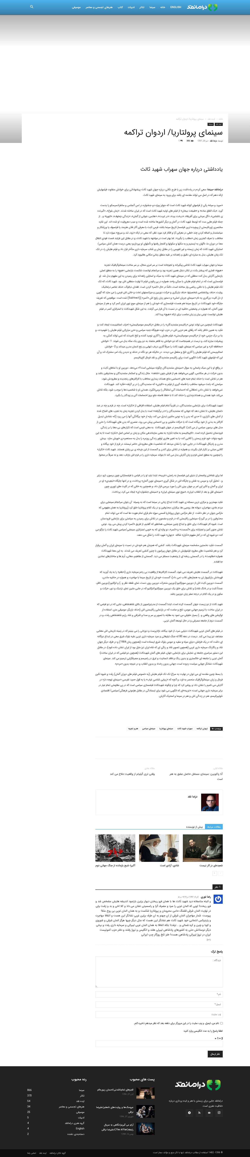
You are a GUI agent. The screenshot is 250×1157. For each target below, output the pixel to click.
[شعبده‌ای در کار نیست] (203, 848)
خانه (162, 7)
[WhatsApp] (124, 155)
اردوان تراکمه (202, 728)
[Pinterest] (116, 155)
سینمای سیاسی (148, 728)
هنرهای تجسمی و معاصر (99, 7)
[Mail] (209, 1113)
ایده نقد (211, 119)
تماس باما (31, 1153)
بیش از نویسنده (194, 827)
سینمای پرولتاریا (166, 728)
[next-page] (214, 873)
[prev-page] (220, 873)
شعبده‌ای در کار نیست (211, 865)
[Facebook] (99, 155)
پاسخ (209, 939)
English (175, 7)
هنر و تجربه (133, 728)
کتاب (120, 7)
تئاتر (142, 7)
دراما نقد (213, 141)
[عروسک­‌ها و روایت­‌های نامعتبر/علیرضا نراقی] (145, 1111)
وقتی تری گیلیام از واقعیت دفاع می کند (132, 774)
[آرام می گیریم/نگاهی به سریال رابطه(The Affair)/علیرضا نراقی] (145, 1129)
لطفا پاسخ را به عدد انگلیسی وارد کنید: (203, 1031)
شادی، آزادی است (169, 865)
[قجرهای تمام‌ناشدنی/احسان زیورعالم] (145, 1093)
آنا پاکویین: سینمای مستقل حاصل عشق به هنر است (196, 776)
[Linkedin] (132, 155)
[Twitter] (107, 155)
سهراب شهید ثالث (185, 728)
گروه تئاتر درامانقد (57, 1153)
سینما (152, 7)
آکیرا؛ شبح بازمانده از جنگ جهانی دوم (115, 865)
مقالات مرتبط (214, 827)
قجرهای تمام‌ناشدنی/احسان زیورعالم (115, 1090)
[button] (31, 7)
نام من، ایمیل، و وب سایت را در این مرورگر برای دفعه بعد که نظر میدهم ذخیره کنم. (176, 1023)
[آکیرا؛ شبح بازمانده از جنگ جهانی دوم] (115, 848)
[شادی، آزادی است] (159, 848)
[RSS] (199, 1113)
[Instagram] (219, 1113)
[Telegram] (141, 155)
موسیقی (76, 7)
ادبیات (131, 7)
